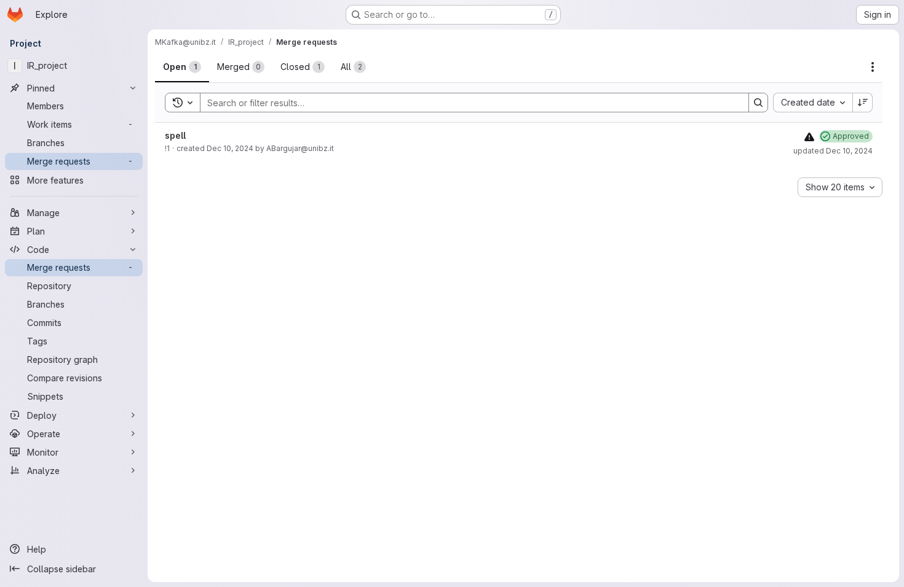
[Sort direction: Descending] (863, 102)
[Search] (758, 102)
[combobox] (812, 102)
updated (833, 150)
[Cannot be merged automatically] (809, 136)
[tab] (182, 67)
